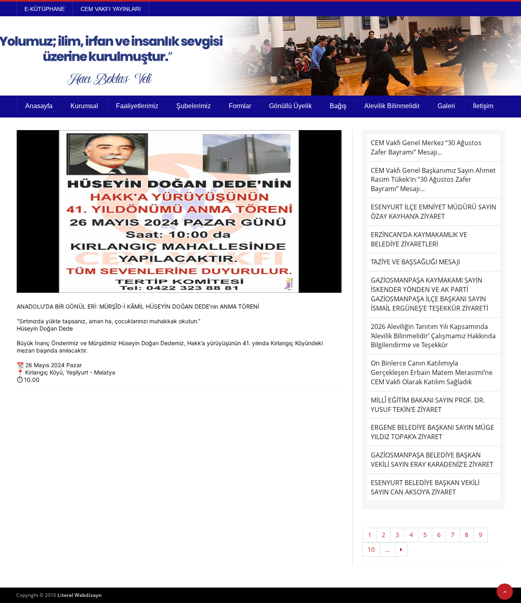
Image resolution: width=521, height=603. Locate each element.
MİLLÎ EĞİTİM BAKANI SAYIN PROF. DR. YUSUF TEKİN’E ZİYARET (428, 405)
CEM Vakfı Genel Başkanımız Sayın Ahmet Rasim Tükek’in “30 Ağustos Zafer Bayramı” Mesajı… (433, 180)
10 (371, 549)
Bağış (338, 105)
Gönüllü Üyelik (290, 105)
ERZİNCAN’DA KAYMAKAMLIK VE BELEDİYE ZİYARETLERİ (419, 239)
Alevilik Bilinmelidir (392, 105)
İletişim (483, 105)
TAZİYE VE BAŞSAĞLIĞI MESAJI (415, 261)
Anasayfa (39, 105)
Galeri (446, 105)
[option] (179, 211)
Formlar (240, 105)
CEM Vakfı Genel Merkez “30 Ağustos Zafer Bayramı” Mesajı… (426, 147)
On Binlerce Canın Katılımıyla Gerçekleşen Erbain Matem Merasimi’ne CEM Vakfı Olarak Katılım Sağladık (432, 372)
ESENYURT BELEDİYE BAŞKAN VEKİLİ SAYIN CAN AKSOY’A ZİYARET (425, 487)
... (387, 549)
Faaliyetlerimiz (137, 105)
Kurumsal (84, 105)
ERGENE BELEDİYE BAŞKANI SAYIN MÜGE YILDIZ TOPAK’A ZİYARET (432, 432)
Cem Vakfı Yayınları (111, 9)
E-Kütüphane (44, 9)
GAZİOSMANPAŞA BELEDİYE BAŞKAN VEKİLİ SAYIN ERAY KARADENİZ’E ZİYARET (432, 460)
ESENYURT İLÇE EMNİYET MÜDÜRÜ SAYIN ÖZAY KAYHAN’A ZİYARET (433, 211)
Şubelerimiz (193, 105)
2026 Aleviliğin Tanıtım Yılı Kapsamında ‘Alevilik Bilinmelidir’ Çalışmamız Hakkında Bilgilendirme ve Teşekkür (433, 336)
